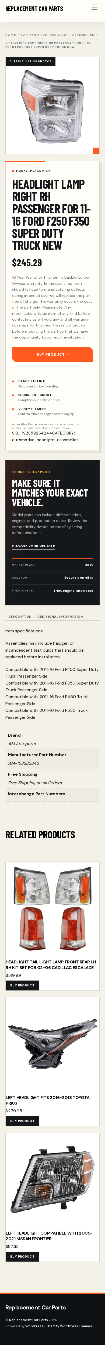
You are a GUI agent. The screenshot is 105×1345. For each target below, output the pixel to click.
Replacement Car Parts (28, 1320)
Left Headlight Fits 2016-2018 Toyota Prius (48, 1100)
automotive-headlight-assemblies (58, 35)
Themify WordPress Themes (69, 1326)
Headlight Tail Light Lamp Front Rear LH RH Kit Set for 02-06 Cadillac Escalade (51, 965)
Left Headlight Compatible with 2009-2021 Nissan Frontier (49, 1236)
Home (10, 35)
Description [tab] (20, 616)
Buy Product (51, 354)
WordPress (34, 1326)
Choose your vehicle (33, 546)
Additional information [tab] (60, 616)
